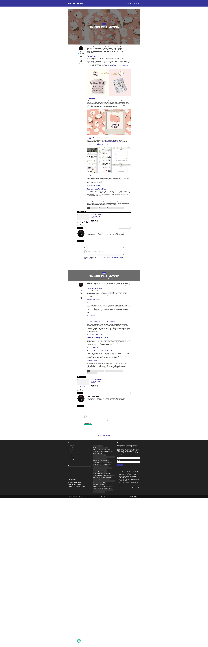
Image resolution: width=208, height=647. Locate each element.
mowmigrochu (81, 53)
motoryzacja (96, 480)
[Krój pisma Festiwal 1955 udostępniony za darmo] (83, 216)
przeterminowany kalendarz (112, 65)
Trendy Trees (91, 56)
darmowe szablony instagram (99, 458)
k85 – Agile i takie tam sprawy (74, 482)
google (103, 477)
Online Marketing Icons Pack (97, 338)
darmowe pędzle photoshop (110, 370)
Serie (105, 3)
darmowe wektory (97, 464)
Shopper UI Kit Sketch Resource (98, 138)
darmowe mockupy (108, 451)
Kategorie (100, 3)
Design (98, 216)
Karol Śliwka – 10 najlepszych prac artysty (127, 474)
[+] (103, 254)
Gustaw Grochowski (81, 52)
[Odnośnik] (101, 255)
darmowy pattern (102, 207)
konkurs (108, 477)
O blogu (110, 3)
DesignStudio (96, 477)
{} (102, 254)
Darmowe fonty (97, 449)
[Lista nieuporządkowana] (96, 255)
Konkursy (72, 457)
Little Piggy (91, 98)
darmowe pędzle (101, 370)
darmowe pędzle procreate (108, 456)
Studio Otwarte (96, 490)
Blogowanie (72, 447)
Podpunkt (103, 482)
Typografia (84, 221)
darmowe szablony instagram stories (101, 460)
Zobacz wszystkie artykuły (125, 227)
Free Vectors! (92, 176)
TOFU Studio (105, 490)
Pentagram (96, 482)
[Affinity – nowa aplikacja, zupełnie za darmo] (97, 214)
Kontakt (116, 3)
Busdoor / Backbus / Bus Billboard (99, 351)
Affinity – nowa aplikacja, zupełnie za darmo (96, 219)
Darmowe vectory (107, 462)
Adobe (95, 445)
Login (123, 247)
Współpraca (72, 476)
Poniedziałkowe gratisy (118, 207)
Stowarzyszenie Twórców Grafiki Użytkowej (102, 488)
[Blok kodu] (99, 255)
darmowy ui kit (110, 207)
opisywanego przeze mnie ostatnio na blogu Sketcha (98, 144)
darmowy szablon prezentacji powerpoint (102, 473)
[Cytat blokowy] (98, 255)
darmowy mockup (97, 468)
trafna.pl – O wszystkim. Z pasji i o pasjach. (77, 486)
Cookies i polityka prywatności (76, 470)
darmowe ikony (93, 370)
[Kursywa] (90, 255)
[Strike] (93, 255)
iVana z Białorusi (111, 181)
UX (70, 453)
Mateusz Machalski (105, 479)
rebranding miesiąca (98, 486)
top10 (111, 490)
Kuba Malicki (96, 479)
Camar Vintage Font (94, 288)
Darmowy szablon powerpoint (99, 469)
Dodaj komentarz (81, 58)
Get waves (91, 303)
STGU (111, 486)
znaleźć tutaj (103, 294)
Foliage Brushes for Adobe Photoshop (101, 322)
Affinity (101, 445)
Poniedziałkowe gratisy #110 (104, 435)
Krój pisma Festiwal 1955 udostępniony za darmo (82, 223)
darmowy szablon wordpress (99, 475)
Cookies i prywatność (134, 496)
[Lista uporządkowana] (94, 255)
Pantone (103, 480)
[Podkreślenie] (91, 255)
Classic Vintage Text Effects (97, 189)
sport (106, 486)
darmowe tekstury (97, 462)
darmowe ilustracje (94, 207)
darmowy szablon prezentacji (99, 471)
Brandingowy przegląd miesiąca (100, 447)
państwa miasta (110, 480)
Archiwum (72, 468)
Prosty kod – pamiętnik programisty (75, 484)
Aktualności (93, 3)
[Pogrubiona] (88, 255)
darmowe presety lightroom (99, 455)
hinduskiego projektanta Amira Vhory (113, 141)
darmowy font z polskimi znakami (100, 466)
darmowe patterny (97, 453)
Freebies (104, 24)
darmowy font (119, 370)
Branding (71, 449)
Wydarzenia (72, 461)
